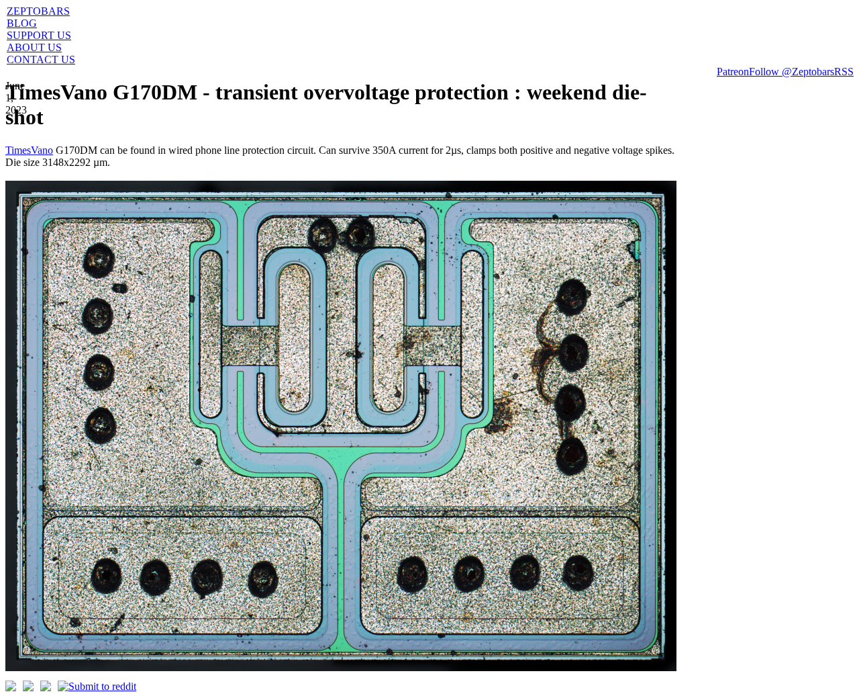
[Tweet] (10, 687)
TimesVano (29, 150)
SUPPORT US (39, 35)
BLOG (22, 23)
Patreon (733, 71)
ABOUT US (34, 47)
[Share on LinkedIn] (45, 687)
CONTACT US (41, 59)
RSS (844, 71)
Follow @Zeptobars (791, 71)
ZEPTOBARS (38, 11)
